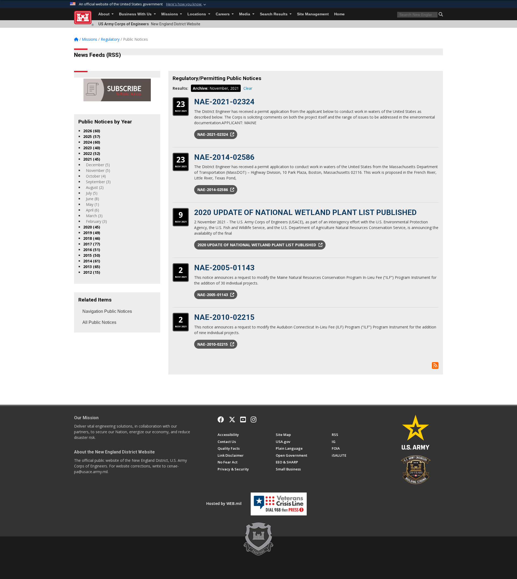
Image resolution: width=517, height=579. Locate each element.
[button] (186, 4)
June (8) (92, 198)
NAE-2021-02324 (224, 101)
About (104, 14)
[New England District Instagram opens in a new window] (253, 419)
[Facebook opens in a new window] (221, 419)
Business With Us (136, 14)
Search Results (274, 14)
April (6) (92, 210)
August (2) (95, 187)
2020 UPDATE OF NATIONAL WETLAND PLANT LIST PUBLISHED (305, 212)
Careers (223, 14)
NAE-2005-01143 (224, 267)
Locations (197, 14)
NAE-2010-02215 (224, 317)
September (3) (98, 181)
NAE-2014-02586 (224, 157)
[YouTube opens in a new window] (243, 419)
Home (339, 14)
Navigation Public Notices (107, 311)
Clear (247, 88)
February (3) (96, 221)
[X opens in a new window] (232, 419)
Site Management (313, 14)
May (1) (92, 204)
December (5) (98, 164)
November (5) (98, 170)
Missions (170, 14)
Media (245, 14)
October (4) (96, 176)
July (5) (91, 193)
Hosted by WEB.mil (224, 503)
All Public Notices (99, 322)
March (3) (94, 215)
